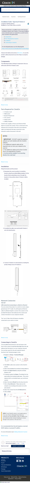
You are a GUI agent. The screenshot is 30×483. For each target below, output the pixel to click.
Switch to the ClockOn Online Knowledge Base (15, 6)
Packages (3, 469)
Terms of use (7, 477)
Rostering (3, 460)
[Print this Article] (28, 24)
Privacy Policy (18, 478)
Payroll (2, 462)
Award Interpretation (6, 471)
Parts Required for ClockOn (11, 38)
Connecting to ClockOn (11, 42)
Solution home (5, 16)
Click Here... (20, 52)
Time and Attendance (6, 464)
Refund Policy (14, 477)
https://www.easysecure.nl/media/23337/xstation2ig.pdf (15, 48)
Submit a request (18, 446)
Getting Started (21, 16)
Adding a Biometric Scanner (20, 431)
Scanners (13, 16)
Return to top (4, 104)
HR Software (4, 467)
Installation (8, 40)
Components (8, 36)
